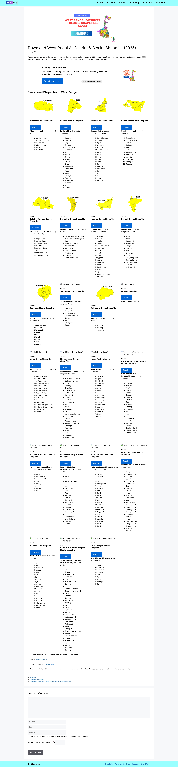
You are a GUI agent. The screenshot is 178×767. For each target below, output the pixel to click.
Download (35, 127)
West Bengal (40, 679)
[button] (169, 3)
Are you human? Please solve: (39, 742)
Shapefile (33, 679)
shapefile (33, 677)
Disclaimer (135, 764)
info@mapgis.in (41, 659)
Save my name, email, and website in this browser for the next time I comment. (59, 737)
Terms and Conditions (122, 764)
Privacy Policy (108, 764)
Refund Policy (145, 764)
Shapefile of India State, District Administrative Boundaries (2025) (50, 681)
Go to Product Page (52, 81)
